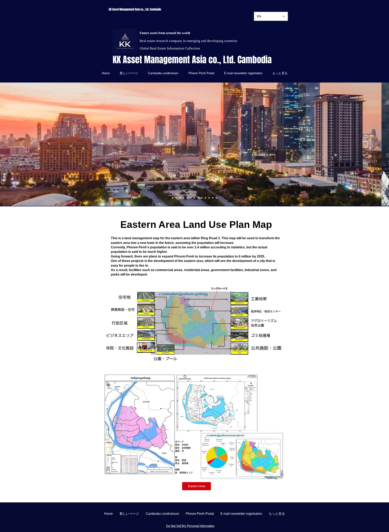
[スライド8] (209, 197)
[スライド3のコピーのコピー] (201, 197)
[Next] (366, 144)
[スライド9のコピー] (180, 197)
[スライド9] (176, 197)
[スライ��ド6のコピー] (183, 197)
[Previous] (22, 144)
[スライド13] (216, 197)
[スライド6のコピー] (194, 197)
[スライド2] (187, 197)
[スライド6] (172, 197)
